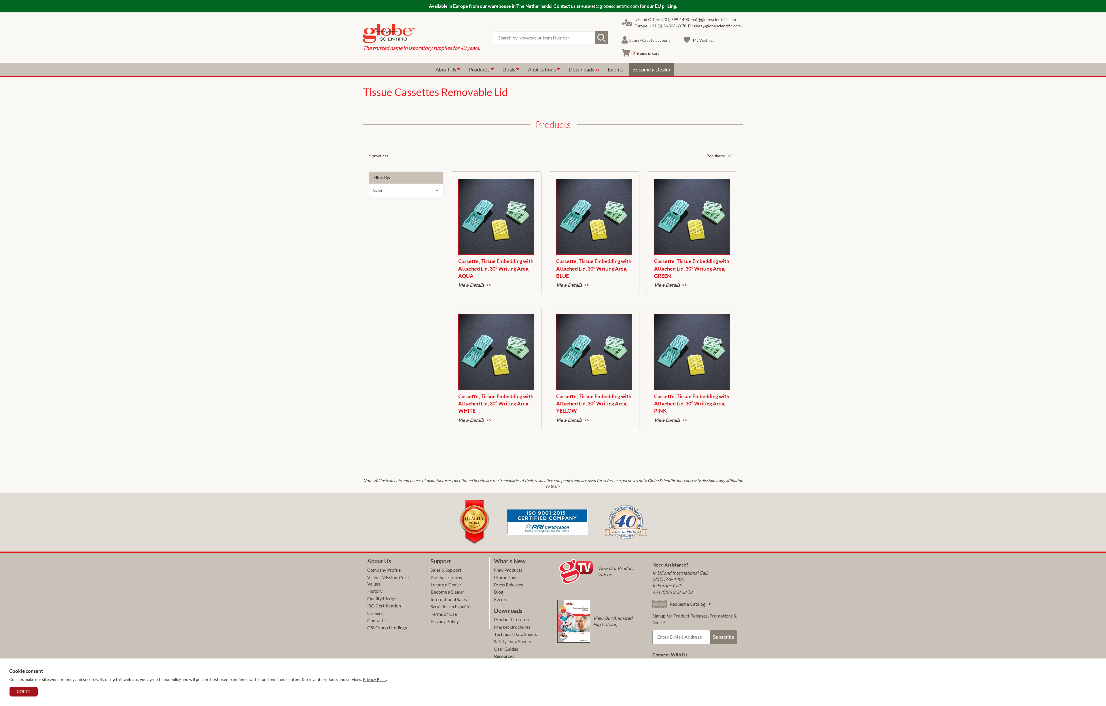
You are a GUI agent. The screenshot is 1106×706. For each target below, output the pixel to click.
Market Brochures (512, 627)
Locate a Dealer (446, 584)
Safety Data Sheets (512, 641)
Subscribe (723, 637)
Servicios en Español (450, 606)
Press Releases (508, 584)
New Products (508, 570)
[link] (421, 34)
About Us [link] (446, 69)
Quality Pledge (382, 598)
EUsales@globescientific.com (714, 25)
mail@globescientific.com (713, 19)
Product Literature (512, 619)
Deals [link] (509, 69)
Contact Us (378, 620)
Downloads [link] (582, 69)
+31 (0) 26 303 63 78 (667, 25)
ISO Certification (384, 605)
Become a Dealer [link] (651, 69)
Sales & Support (446, 570)
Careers (375, 613)
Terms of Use (444, 614)
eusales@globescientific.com (610, 6)
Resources (504, 656)
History (374, 591)
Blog (498, 591)
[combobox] (551, 37)
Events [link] (616, 69)
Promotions (505, 577)
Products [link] (479, 69)
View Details (471, 285)
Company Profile (384, 570)
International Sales (449, 599)
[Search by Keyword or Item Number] (601, 37)
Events (500, 599)
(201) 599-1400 (675, 19)
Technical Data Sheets (515, 634)
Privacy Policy (375, 679)
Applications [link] (542, 69)
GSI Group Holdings (387, 627)
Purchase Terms (446, 577)
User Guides (506, 649)
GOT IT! (24, 691)
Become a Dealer (447, 591)
